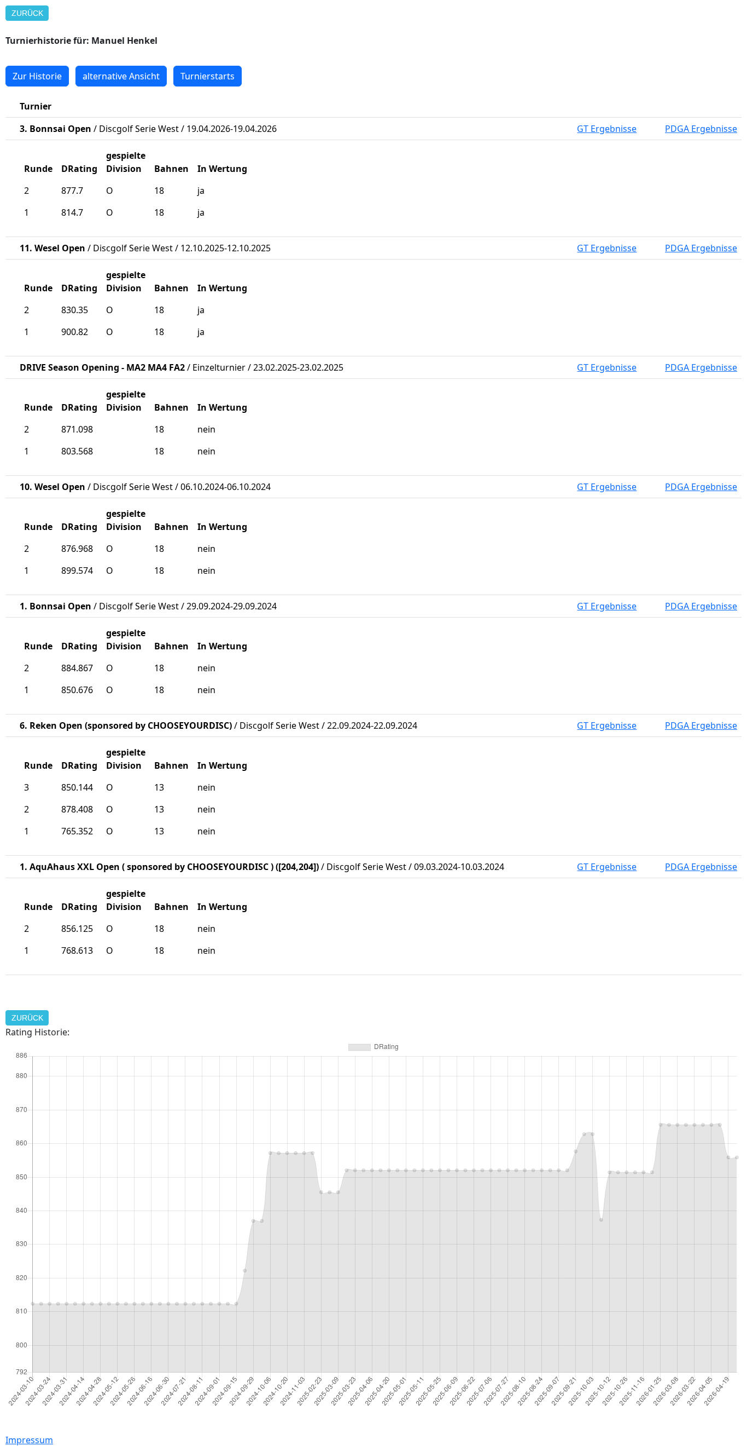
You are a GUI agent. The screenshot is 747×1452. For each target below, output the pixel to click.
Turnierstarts (207, 76)
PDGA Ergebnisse (701, 129)
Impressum (29, 1440)
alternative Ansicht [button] (121, 76)
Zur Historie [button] (37, 76)
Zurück (27, 13)
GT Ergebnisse (607, 129)
